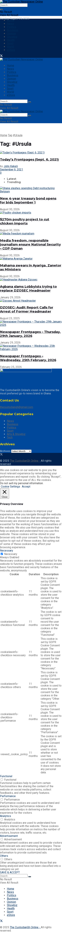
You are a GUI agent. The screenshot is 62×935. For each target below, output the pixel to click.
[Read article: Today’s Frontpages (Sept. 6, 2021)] (31, 152)
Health (11, 40)
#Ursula (17, 135)
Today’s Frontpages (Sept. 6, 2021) (29, 159)
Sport (10, 43)
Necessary (10, 554)
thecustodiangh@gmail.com (16, 407)
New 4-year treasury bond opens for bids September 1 (28, 200)
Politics (11, 27)
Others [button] (4, 855)
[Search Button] (1, 9)
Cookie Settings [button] (10, 486)
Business (12, 30)
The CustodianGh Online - (25, 460)
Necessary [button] (6, 550)
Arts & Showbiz (16, 434)
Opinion (11, 33)
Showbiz (12, 36)
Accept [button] (26, 486)
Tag (10, 135)
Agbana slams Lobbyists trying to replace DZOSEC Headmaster (28, 288)
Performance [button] (8, 796)
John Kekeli (11, 166)
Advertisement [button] (9, 836)
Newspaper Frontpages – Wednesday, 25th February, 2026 (28, 358)
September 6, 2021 (11, 169)
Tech (10, 437)
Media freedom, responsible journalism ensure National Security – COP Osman (30, 244)
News (10, 23)
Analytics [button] (5, 816)
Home (10, 20)
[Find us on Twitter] (1, 56)
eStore (11, 50)
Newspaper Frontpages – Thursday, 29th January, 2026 (30, 334)
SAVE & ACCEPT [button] (10, 872)
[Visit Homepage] (21, 1)
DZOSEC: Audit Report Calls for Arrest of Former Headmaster (26, 309)
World (10, 46)
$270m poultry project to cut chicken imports (24, 221)
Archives (5, 451)
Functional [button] (6, 776)
